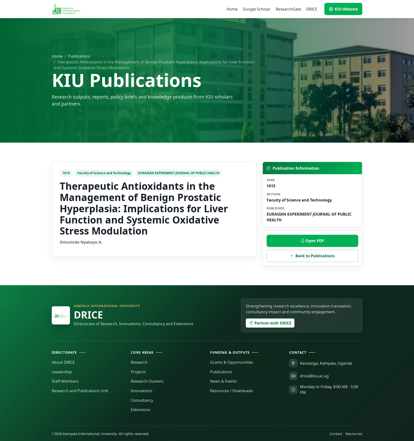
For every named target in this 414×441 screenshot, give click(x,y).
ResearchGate (288, 9)
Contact (336, 433)
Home (232, 9)
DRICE (311, 9)
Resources (353, 433)
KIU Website (346, 9)
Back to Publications (315, 255)
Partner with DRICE (272, 323)
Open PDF (314, 240)
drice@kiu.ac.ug (314, 376)
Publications (79, 56)
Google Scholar (256, 9)
